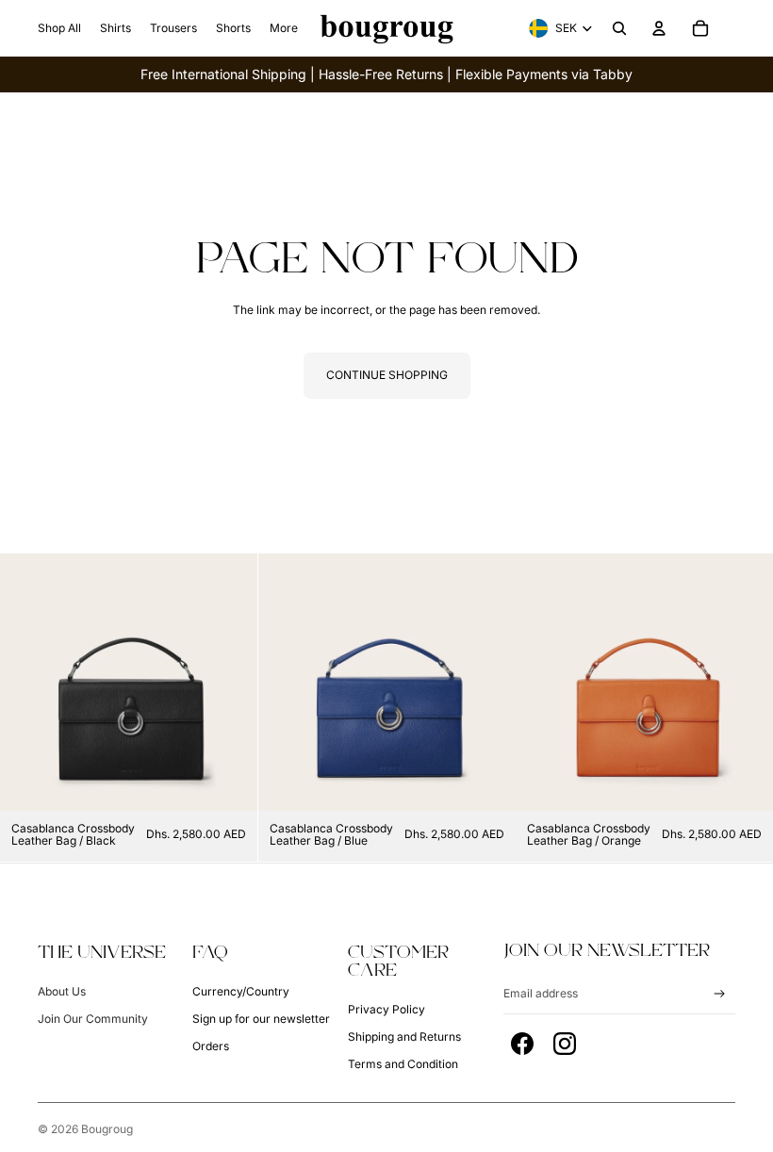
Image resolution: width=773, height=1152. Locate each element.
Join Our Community (93, 1019)
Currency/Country (240, 991)
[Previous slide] (28, 681)
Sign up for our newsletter (261, 1019)
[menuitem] (59, 28)
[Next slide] (229, 681)
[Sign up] (719, 994)
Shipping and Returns (404, 1036)
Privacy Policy (386, 1009)
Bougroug (107, 1129)
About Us (62, 991)
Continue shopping (387, 375)
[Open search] (619, 28)
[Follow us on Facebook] (522, 1043)
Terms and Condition (403, 1064)
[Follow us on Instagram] (565, 1043)
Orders (210, 1046)
